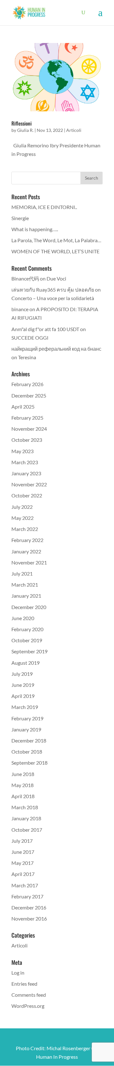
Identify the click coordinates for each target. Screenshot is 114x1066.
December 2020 (28, 607)
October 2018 (26, 752)
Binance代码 (25, 278)
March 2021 (24, 585)
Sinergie (20, 218)
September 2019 (29, 651)
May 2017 (22, 863)
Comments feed (28, 995)
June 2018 (22, 774)
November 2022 (29, 484)
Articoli (73, 130)
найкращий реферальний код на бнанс (56, 349)
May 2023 (22, 451)
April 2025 (23, 407)
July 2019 (22, 674)
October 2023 (26, 440)
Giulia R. (25, 130)
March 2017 (24, 885)
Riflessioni (21, 123)
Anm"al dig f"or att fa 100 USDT (45, 329)
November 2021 (29, 562)
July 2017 (22, 841)
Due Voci (56, 278)
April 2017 (23, 874)
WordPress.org (27, 1006)
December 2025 (28, 395)
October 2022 (26, 495)
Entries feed (24, 984)
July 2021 (22, 573)
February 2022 (27, 540)
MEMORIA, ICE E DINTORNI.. (44, 207)
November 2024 (29, 429)
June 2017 (22, 852)
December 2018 (28, 740)
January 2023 (26, 473)
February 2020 (27, 629)
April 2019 (23, 696)
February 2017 (27, 896)
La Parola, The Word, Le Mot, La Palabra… (56, 240)
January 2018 (26, 818)
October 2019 (26, 640)
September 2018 (29, 763)
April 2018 (23, 796)
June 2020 (22, 618)
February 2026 (27, 384)
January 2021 (26, 596)
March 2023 (24, 462)
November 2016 (29, 918)
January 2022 (26, 551)
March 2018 (24, 807)
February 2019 (27, 718)
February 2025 (27, 418)
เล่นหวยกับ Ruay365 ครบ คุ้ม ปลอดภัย (52, 290)
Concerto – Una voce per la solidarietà (52, 298)
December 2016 (28, 907)
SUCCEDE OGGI (29, 338)
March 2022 (24, 529)
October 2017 (26, 830)
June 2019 (22, 685)
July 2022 (22, 507)
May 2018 (22, 785)
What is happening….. (34, 229)
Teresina (27, 357)
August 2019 (25, 663)
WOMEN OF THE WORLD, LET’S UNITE (55, 251)
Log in (17, 973)
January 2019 (26, 729)
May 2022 (22, 518)
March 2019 (24, 707)
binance (19, 309)
